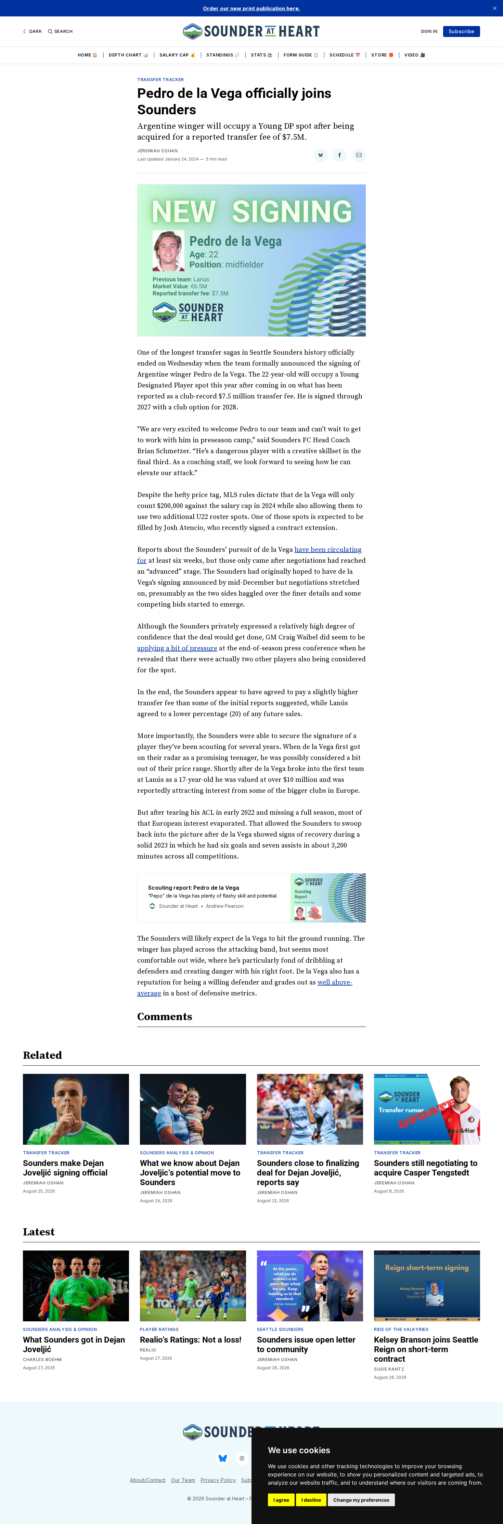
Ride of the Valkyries (401, 1329)
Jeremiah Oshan (157, 150)
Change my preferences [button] (361, 1500)
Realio (148, 1349)
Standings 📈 (223, 55)
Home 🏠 (88, 55)
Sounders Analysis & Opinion (177, 1152)
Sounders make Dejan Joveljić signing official (65, 1168)
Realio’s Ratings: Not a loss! (191, 1340)
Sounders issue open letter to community (306, 1344)
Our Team (183, 1480)
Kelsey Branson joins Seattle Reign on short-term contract (426, 1349)
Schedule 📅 (345, 55)
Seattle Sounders (280, 1329)
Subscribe (462, 31)
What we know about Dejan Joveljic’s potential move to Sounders (190, 1172)
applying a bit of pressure (177, 648)
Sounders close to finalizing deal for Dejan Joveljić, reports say (308, 1172)
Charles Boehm (42, 1359)
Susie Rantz (389, 1369)
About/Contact (148, 1480)
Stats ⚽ (262, 55)
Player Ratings (159, 1329)
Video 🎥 (414, 55)
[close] (494, 8)
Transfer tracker (160, 79)
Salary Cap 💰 (177, 55)
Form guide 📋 (301, 55)
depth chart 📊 (129, 55)
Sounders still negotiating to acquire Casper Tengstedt (426, 1168)
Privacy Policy (218, 1480)
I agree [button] (281, 1500)
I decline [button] (311, 1500)
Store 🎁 (382, 55)
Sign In (429, 31)
